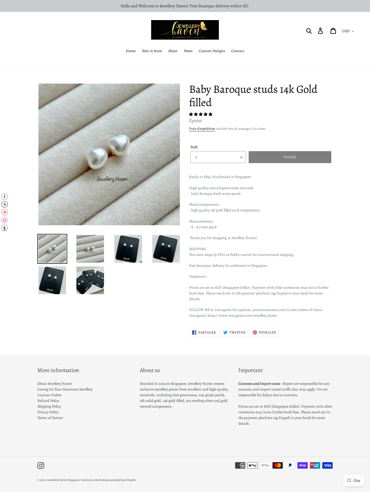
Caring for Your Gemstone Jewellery (65, 389)
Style (194, 147)
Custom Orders (49, 395)
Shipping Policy (49, 406)
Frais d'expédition (202, 128)
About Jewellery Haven (54, 383)
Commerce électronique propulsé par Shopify (108, 480)
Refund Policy (48, 400)
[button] (201, 114)
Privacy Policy (48, 412)
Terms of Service (50, 417)
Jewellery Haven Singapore (63, 480)
